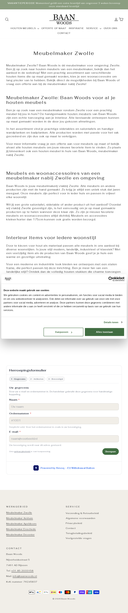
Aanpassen (61, 332)
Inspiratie (76, 28)
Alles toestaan (104, 332)
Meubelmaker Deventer (20, 534)
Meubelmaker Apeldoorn (21, 523)
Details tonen (111, 322)
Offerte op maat (53, 28)
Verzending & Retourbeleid (82, 513)
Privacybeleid (74, 523)
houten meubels (79, 114)
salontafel (37, 204)
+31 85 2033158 (22, 570)
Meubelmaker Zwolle (19, 512)
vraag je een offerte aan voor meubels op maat (72, 144)
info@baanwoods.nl (25, 576)
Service (92, 28)
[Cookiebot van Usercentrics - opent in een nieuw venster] (110, 279)
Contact (63, 33)
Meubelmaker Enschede (21, 529)
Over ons (110, 28)
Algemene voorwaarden (80, 518)
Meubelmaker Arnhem (19, 518)
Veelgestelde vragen (79, 538)
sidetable (53, 204)
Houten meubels (24, 28)
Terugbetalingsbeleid (79, 533)
